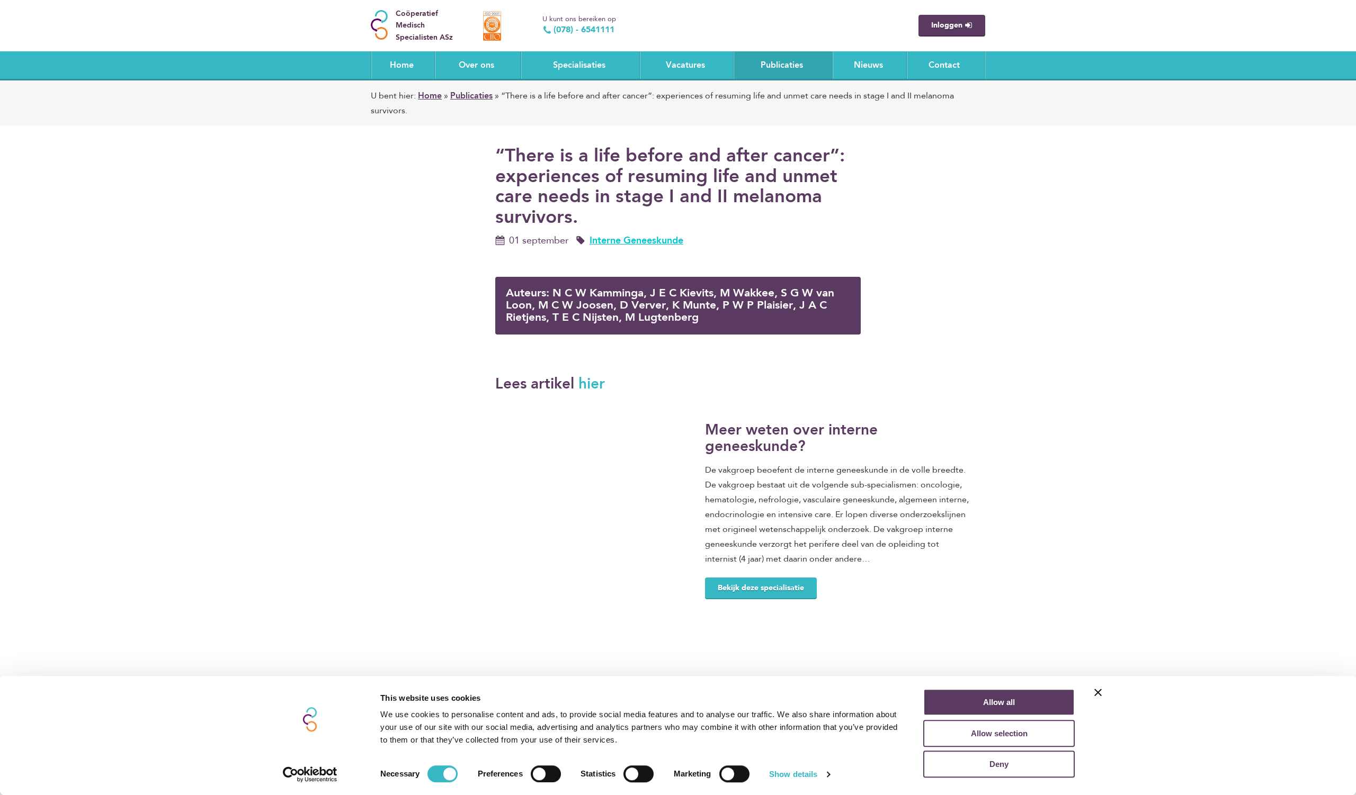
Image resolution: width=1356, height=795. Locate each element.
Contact (944, 65)
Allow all (999, 702)
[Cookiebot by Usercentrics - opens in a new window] (310, 774)
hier (591, 384)
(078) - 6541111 (584, 30)
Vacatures (685, 65)
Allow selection (999, 733)
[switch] (546, 773)
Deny (999, 764)
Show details (793, 774)
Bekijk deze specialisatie (761, 588)
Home (402, 65)
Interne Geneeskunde (636, 241)
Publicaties (782, 65)
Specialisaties (579, 65)
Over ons (476, 65)
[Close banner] (1098, 692)
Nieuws (868, 65)
